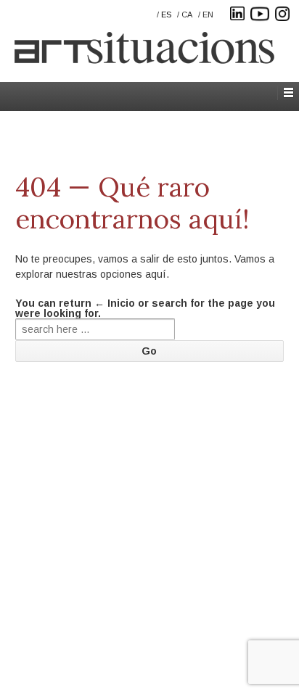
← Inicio (114, 303)
